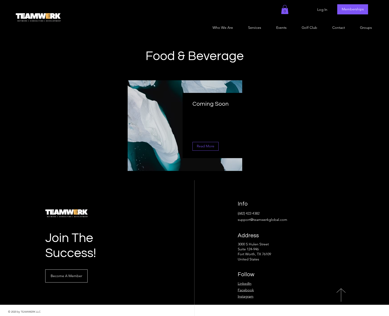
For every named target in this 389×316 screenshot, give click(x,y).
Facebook (246, 290)
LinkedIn (244, 283)
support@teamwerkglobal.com (262, 219)
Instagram (245, 296)
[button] (285, 9)
